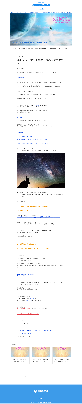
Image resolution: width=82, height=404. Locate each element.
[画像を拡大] (41, 170)
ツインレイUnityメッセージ (54, 48)
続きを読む (65, 48)
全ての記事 (13, 48)
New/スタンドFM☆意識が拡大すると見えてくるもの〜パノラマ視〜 (40, 360)
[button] (35, 12)
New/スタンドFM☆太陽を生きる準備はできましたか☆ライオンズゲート (61, 360)
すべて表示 (69, 344)
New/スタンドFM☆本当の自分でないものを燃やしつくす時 (20, 360)
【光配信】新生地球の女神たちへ (25, 48)
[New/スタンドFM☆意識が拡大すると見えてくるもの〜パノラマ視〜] (41, 352)
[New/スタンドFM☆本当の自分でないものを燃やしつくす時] (20, 352)
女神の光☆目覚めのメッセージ (24, 336)
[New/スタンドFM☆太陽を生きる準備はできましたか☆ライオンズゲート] (62, 352)
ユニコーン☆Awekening (40, 48)
